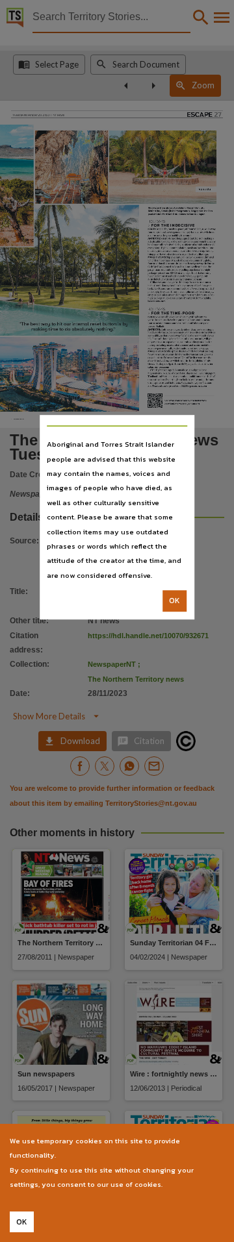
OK (174, 600)
